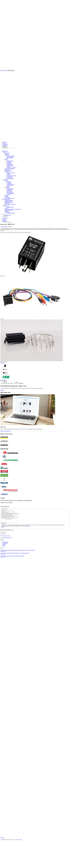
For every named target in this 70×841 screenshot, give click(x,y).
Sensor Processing (10, 192)
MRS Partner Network (9, 210)
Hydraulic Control (10, 188)
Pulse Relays (9, 161)
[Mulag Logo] (4, 484)
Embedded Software (8, 201)
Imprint (4, 545)
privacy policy (27, 525)
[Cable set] (5, 370)
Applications (7, 187)
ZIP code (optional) (4, 516)
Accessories (7, 171)
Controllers (7, 154)
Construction (9, 183)
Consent (3, 523)
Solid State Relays (10, 160)
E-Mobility (7, 211)
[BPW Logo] (4, 457)
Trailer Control (9, 191)
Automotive (9, 182)
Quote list (21, 383)
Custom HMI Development (9, 198)
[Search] (3, 149)
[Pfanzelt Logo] (4, 469)
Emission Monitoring (10, 193)
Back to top (2, 837)
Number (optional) (4, 515)
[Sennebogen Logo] (4, 476)
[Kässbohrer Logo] (10, 491)
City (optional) (4, 518)
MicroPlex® (7, 153)
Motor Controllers (10, 156)
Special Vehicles (10, 185)
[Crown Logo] (4, 442)
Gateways (6, 158)
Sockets (8, 173)
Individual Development (9, 200)
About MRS (7, 206)
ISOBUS (6, 196)
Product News (7, 152)
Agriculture (9, 181)
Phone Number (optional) (5, 513)
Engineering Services (6, 199)
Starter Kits (9, 174)
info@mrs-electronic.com (5, 525)
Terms (20, 839)
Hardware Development (9, 202)
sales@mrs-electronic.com (7, 537)
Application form (8, 215)
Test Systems (7, 203)
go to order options (3, 226)
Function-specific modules (9, 168)
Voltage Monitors (10, 164)
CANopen (6, 195)
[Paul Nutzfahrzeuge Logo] (4, 488)
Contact (4, 142)
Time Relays (9, 162)
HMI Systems (7, 169)
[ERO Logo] (4, 465)
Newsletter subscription (11, 213)
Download (4, 145)
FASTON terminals (10, 178)
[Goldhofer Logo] (4, 446)
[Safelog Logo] (4, 450)
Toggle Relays (9, 163)
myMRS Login (5, 143)
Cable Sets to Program (11, 172)
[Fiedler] (4, 495)
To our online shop (3, 379)
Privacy (17, 839)
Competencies (5, 179)
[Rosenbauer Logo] (10, 454)
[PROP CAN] (31, 275)
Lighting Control (10, 189)
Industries (6, 180)
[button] (1, 362)
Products (4, 151)
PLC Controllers (10, 157)
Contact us (2, 390)
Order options (3, 380)
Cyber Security (7, 197)
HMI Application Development (10, 204)
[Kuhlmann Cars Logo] (4, 480)
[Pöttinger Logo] (10, 461)
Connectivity (9, 194)
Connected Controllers (11, 155)
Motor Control (9, 190)
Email (2, 511)
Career (4, 214)
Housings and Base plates (11, 175)
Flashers (8, 166)
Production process (10, 207)
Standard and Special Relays (12, 167)
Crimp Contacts (9, 177)
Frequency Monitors (10, 165)
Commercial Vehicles (10, 184)
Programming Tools (8, 170)
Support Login (5, 144)
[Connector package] (31, 360)
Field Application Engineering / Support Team (13, 209)
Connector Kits (9, 176)
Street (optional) (4, 514)
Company (4, 205)
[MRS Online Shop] (27, 424)
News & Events (7, 212)
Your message (4, 522)
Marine (8, 186)
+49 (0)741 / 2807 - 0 (6, 535)
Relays (6, 159)
